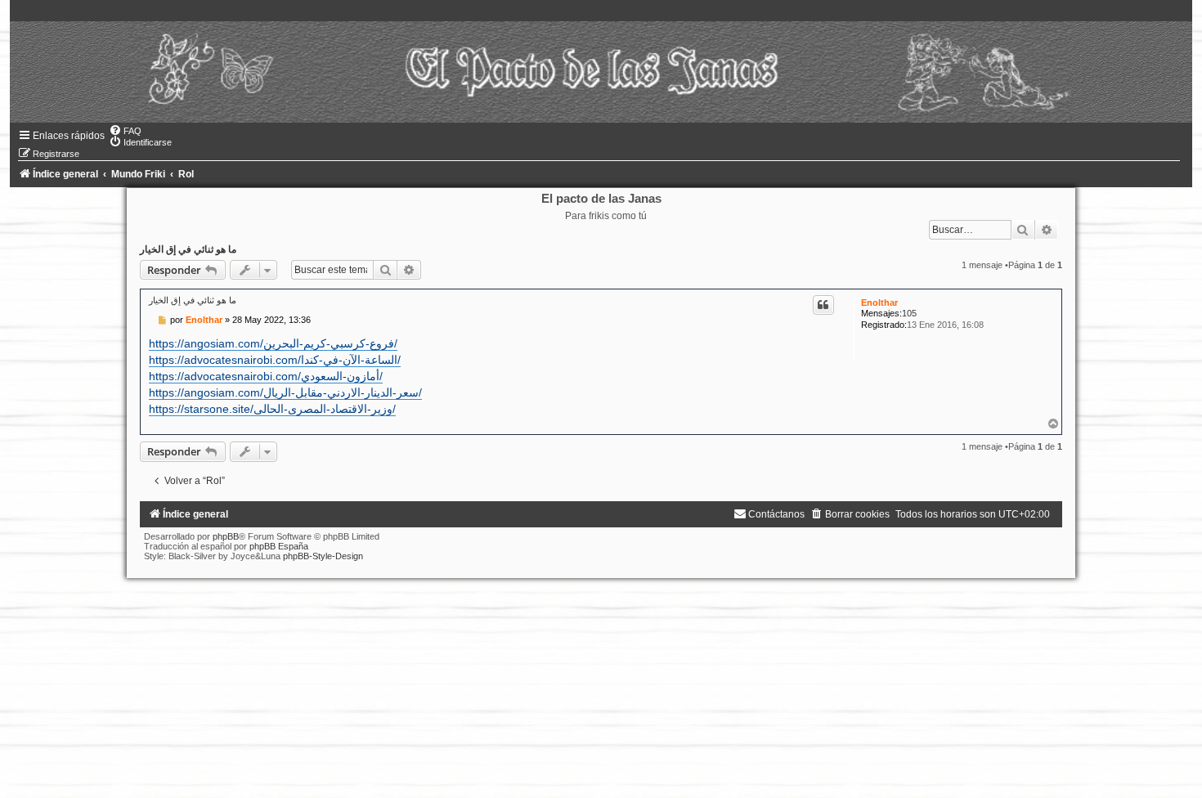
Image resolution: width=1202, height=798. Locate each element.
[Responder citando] (823, 305)
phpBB (226, 536)
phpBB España (278, 546)
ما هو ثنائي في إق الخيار (188, 249)
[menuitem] (125, 131)
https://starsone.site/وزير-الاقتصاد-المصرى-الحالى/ (272, 408)
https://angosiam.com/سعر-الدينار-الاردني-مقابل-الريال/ (285, 392)
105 (909, 313)
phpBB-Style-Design (323, 556)
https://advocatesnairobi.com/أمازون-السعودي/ (266, 376)
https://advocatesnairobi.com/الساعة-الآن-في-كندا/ (275, 359)
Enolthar (879, 302)
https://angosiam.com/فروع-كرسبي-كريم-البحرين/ (273, 343)
